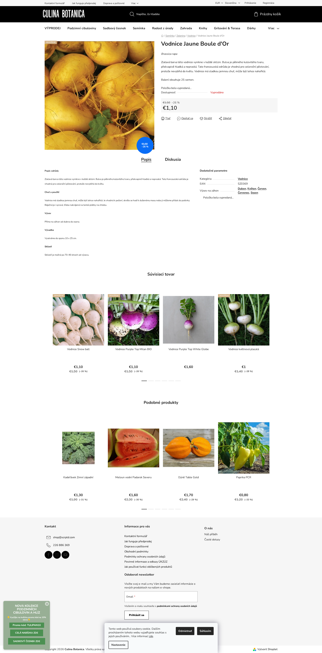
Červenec (243, 193)
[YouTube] (65, 555)
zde (151, 636)
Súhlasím (205, 631)
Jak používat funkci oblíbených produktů (148, 567)
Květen (251, 189)
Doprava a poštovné (113, 3)
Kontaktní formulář (55, 3)
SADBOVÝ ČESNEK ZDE (26, 641)
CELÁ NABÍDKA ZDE (26, 632)
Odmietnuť (185, 631)
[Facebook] (48, 555)
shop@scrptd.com (64, 537)
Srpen (254, 193)
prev (47, 336)
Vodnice (243, 179)
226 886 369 (61, 545)
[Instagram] (57, 555)
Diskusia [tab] (173, 159)
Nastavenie (118, 645)
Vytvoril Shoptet (267, 649)
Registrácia (268, 3)
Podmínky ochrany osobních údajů (144, 557)
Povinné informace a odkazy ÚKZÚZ (145, 562)
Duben (242, 189)
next (275, 336)
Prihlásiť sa (136, 615)
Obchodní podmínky (136, 551)
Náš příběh (211, 534)
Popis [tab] (146, 159)
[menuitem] (52, 28)
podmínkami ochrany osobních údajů (177, 606)
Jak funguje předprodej (84, 3)
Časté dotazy (212, 539)
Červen (262, 189)
